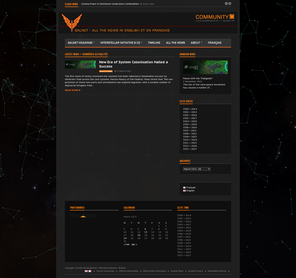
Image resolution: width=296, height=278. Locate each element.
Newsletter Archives (217, 271)
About (196, 42)
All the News (175, 42)
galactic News (106, 71)
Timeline (154, 42)
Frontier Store (177, 271)
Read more (71, 90)
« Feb (127, 244)
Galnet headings (80, 42)
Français (214, 42)
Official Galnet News (128, 271)
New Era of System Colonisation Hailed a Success (133, 64)
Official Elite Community (154, 271)
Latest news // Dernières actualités (86, 54)
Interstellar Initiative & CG (120, 42)
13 (146, 232)
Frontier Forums (195, 271)
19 (139, 235)
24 (125, 238)
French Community (105, 271)
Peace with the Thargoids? (198, 78)
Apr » (134, 244)
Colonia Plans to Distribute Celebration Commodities (110, 3)
